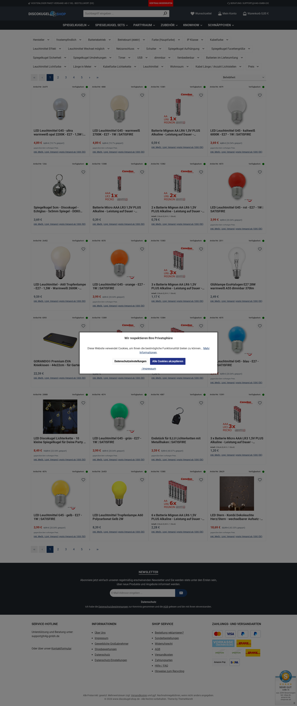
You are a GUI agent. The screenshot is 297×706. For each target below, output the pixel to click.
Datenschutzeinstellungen (130, 361)
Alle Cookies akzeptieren (167, 361)
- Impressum (148, 368)
